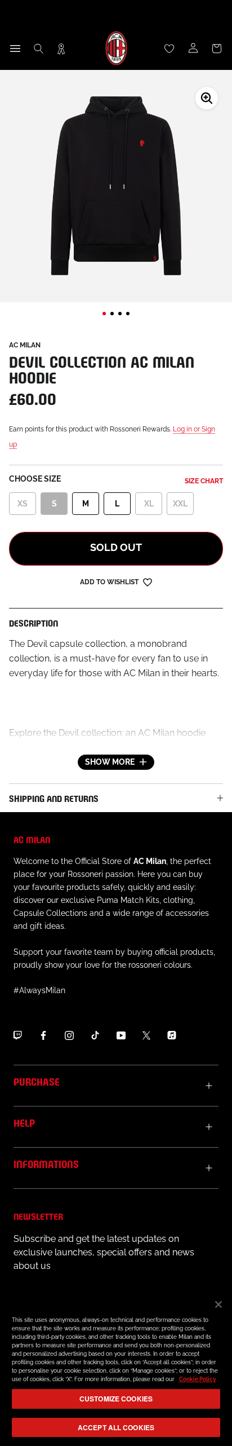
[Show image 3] (120, 313)
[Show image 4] (128, 313)
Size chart (204, 481)
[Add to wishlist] (147, 581)
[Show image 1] (104, 313)
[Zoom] (206, 98)
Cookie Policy (197, 1379)
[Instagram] (69, 1035)
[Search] (39, 48)
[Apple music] (171, 1035)
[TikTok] (95, 1035)
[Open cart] (217, 48)
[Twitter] (146, 1035)
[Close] (218, 1304)
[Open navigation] (15, 48)
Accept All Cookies (116, 1427)
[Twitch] (17, 1035)
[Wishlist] (169, 48)
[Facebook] (43, 1035)
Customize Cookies (116, 1399)
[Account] (193, 48)
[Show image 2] (112, 313)
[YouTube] (121, 1035)
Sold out (116, 547)
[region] (116, 1367)
